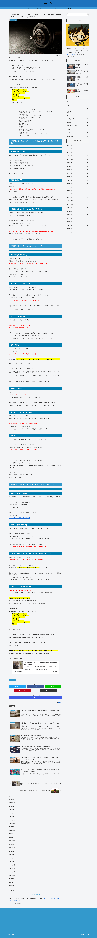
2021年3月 (12, 872)
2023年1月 (12, 809)
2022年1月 (12, 851)
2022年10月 (12, 820)
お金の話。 (77, 112)
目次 (33, 109)
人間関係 (20, 679)
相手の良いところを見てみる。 (26, 120)
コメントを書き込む (35, 894)
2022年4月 (12, 840)
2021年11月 (12, 858)
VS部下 (77, 108)
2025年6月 (12, 799)
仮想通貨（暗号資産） (77, 126)
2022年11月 (12, 816)
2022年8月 (12, 827)
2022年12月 (12, 813)
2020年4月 (12, 886)
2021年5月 (12, 868)
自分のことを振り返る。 (24, 122)
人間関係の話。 (13, 679)
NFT (77, 101)
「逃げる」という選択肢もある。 (27, 135)
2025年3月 (12, 802)
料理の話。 (77, 129)
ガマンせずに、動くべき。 (25, 132)
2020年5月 (12, 882)
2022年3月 (12, 844)
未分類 (77, 132)
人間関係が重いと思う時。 (25, 113)
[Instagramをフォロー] (35, 697)
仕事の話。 (77, 122)
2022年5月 (12, 837)
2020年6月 (12, 879)
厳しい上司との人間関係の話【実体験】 (19, 518)
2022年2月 (12, 847)
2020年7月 (12, 875)
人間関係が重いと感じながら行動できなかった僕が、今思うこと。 (33, 129)
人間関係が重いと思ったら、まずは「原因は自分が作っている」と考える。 (35, 111)
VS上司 (77, 105)
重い (24, 679)
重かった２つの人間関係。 (25, 131)
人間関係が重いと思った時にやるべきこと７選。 (29, 117)
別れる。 (21, 128)
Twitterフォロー (70, 54)
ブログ (77, 115)
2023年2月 (12, 806)
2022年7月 (12, 830)
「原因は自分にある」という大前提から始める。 (30, 116)
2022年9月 (12, 823)
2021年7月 (12, 861)
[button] (87, 15)
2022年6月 (12, 834)
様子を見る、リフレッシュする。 (27, 126)
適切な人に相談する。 (24, 125)
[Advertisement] (76, 920)
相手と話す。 (22, 123)
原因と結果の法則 (23, 114)
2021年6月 (12, 865)
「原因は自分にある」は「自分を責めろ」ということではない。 (34, 134)
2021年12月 (12, 854)
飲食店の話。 (77, 136)
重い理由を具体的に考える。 (25, 119)
